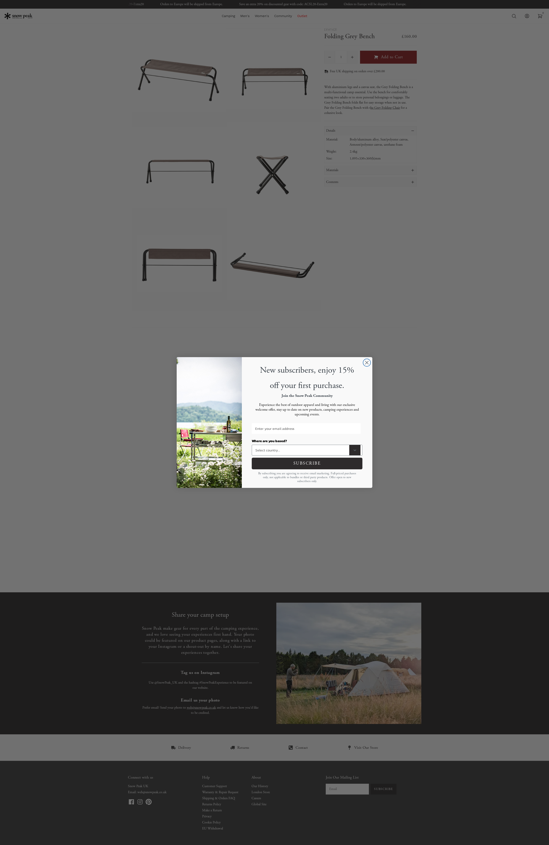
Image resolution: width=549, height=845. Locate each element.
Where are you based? (269, 440)
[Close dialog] (367, 362)
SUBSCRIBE (307, 463)
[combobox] (301, 450)
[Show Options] (354, 450)
